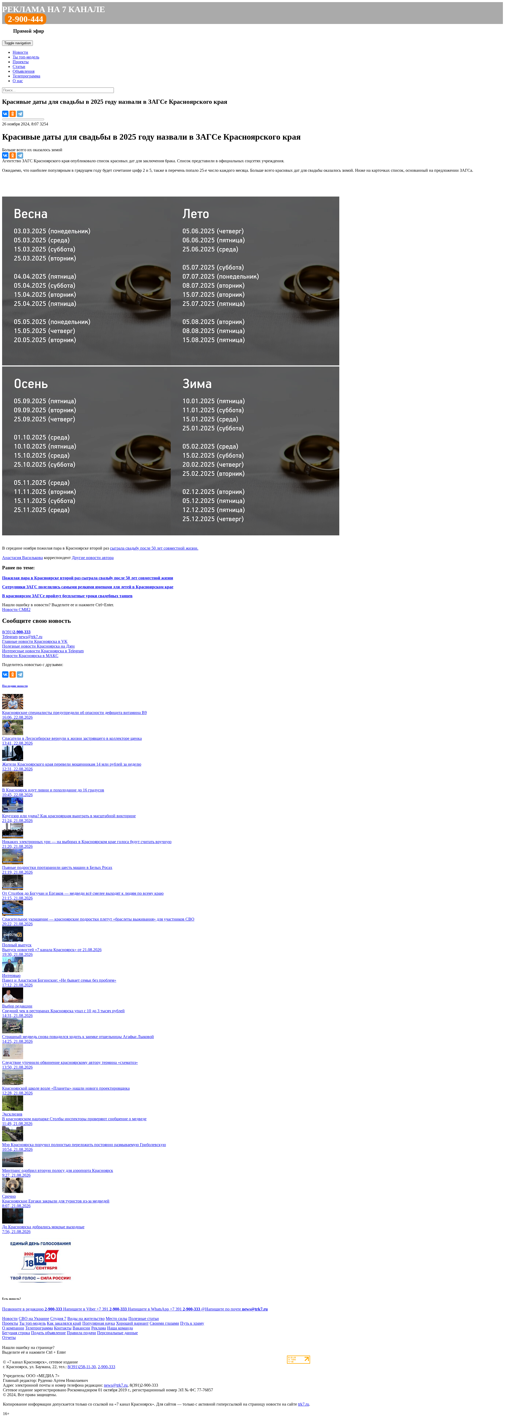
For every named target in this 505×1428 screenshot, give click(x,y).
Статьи (19, 66)
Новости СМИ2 (16, 609)
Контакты (63, 1328)
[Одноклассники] (12, 114)
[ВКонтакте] (5, 114)
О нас (18, 81)
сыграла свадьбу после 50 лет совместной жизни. (154, 548)
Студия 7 (58, 1318)
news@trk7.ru (30, 636)
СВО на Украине (34, 1318)
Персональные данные (117, 1333)
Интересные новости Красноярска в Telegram (43, 651)
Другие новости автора (93, 557)
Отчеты (9, 1337)
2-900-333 (106, 1367)
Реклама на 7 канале (53, 9)
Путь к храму (192, 1323)
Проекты (21, 62)
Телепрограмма (26, 76)
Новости (20, 52)
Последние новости (15, 685)
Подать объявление (48, 1333)
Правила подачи (81, 1333)
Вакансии (81, 1328)
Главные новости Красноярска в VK (35, 641)
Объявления (23, 71)
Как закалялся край (64, 1323)
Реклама (98, 1328)
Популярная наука (98, 1323)
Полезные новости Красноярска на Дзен (38, 646)
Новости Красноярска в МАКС (30, 655)
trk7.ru (303, 1404)
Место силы (116, 1318)
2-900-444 (25, 19)
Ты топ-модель (26, 57)
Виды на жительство (86, 1318)
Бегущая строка (16, 1333)
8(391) (16, 632)
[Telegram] (20, 114)
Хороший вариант (132, 1323)
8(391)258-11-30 (82, 1367)
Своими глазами (164, 1323)
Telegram (10, 636)
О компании (13, 1328)
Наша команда (120, 1328)
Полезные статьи (143, 1318)
